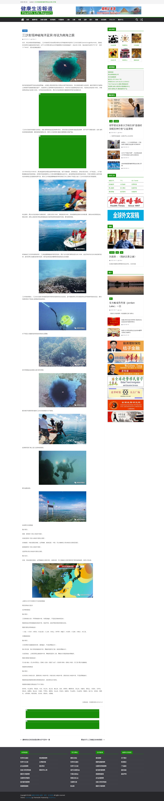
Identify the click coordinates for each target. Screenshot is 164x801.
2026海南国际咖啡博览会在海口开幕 (131, 164)
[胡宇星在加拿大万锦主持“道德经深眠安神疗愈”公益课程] (126, 108)
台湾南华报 (42, 762)
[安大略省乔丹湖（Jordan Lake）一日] (126, 286)
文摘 (74, 19)
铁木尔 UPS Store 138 (114, 79)
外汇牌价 (122, 188)
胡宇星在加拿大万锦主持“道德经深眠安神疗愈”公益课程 (125, 127)
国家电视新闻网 (100, 762)
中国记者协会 (74, 774)
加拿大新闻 (43, 19)
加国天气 (111, 180)
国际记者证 (73, 758)
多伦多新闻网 (24, 766)
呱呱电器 (110, 72)
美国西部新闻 (24, 786)
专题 (79, 19)
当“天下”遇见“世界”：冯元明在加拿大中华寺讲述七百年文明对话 (53, 2)
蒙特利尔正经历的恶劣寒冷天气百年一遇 (36, 740)
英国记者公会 (74, 778)
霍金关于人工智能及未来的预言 (91, 740)
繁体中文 (120, 19)
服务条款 (124, 770)
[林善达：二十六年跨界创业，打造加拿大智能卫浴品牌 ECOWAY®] (114, 144)
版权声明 (124, 774)
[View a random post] (141, 19)
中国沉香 (112, 252)
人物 (68, 19)
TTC (121, 180)
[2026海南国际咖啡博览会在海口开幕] (114, 166)
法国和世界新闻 (25, 778)
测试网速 (111, 192)
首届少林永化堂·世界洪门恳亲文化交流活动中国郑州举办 (131, 321)
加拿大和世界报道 (25, 770)
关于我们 (124, 758)
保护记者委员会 (75, 770)
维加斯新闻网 (43, 758)
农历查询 (122, 192)
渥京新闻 (98, 758)
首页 (27, 19)
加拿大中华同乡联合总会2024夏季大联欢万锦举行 (131, 331)
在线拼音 (134, 192)
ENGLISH (112, 19)
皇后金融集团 (112, 77)
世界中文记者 (24, 762)
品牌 (85, 19)
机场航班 (111, 184)
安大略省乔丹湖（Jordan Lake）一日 (122, 304)
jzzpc (120, 310)
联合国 (72, 786)
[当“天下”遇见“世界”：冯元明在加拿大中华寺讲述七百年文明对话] (114, 155)
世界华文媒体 (24, 758)
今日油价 (122, 184)
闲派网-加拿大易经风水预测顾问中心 (119, 86)
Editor (120, 132)
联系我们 (124, 762)
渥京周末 (42, 766)
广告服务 (124, 766)
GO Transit (135, 180)
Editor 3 (34, 39)
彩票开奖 (134, 188)
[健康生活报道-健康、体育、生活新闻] (22, 19)
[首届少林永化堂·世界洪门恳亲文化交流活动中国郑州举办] (114, 322)
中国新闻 (61, 19)
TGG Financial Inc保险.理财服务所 (118, 84)
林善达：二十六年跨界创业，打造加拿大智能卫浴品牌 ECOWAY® (131, 143)
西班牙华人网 (43, 770)
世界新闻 (52, 19)
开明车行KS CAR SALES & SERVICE (118, 82)
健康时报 (34, 19)
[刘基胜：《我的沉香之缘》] (126, 240)
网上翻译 (111, 188)
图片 (91, 19)
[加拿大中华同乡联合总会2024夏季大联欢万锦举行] (114, 333)
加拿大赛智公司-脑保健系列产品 (117, 89)
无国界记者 (73, 782)
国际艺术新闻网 (25, 774)
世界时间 (134, 184)
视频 (96, 19)
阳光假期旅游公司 (113, 74)
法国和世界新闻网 (101, 766)
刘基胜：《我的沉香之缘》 (123, 256)
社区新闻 (103, 19)
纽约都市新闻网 (25, 782)
